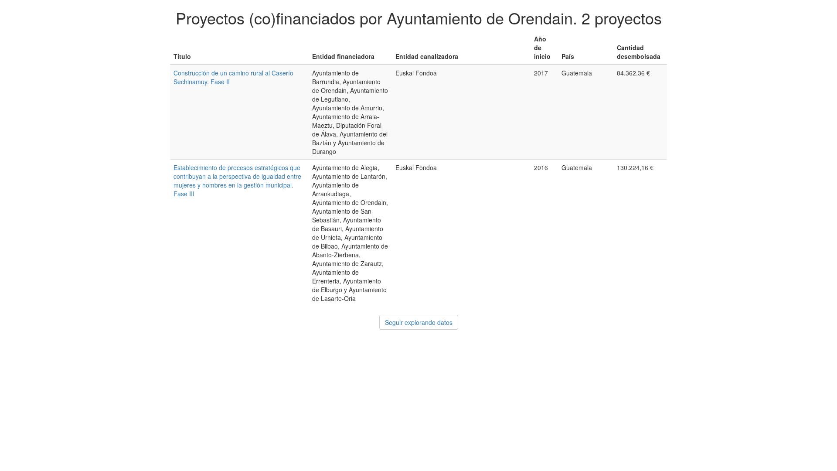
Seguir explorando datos (419, 322)
